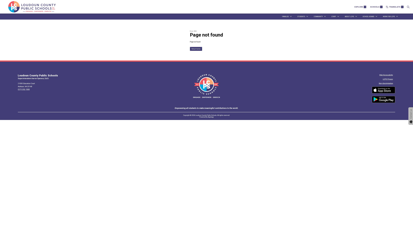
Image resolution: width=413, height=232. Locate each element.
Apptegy (211, 117)
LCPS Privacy (388, 79)
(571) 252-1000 (24, 89)
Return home (196, 49)
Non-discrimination (386, 83)
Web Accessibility (386, 75)
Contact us (411, 114)
